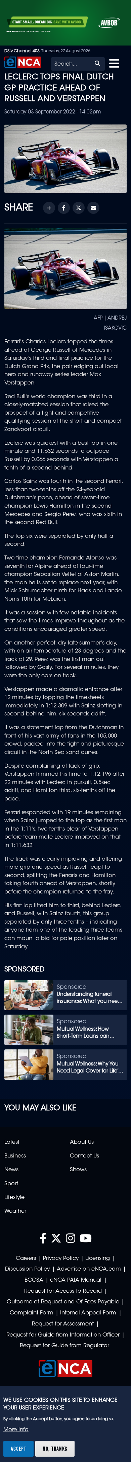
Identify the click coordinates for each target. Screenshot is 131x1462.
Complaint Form (31, 1313)
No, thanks (55, 1448)
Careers (26, 1258)
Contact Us (84, 1156)
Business (15, 1156)
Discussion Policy (27, 1269)
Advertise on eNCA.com (89, 1269)
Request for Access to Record (63, 1291)
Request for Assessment (63, 1324)
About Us (82, 1142)
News (11, 1170)
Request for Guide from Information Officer (63, 1335)
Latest (11, 1142)
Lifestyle (14, 1197)
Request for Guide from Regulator (64, 1346)
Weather (15, 1211)
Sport (11, 1184)
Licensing (97, 1258)
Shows (78, 1170)
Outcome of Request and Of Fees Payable (63, 1302)
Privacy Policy (61, 1258)
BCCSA (34, 1280)
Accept (18, 1448)
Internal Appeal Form (88, 1313)
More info (16, 1430)
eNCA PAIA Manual (75, 1280)
